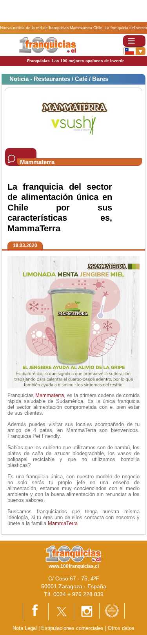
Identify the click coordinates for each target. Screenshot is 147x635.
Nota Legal (25, 628)
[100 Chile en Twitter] (61, 611)
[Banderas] (134, 51)
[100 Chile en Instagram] (86, 611)
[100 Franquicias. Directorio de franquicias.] (47, 45)
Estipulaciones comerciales (73, 628)
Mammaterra (49, 395)
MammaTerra (63, 523)
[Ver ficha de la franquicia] (73, 118)
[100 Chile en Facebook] (35, 611)
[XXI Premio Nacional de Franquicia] (112, 610)
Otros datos (121, 628)
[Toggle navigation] (134, 41)
